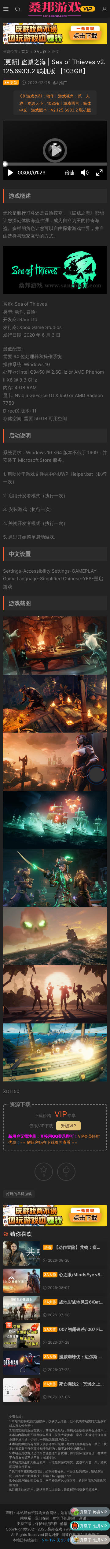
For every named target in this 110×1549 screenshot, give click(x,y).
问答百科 (68, 1534)
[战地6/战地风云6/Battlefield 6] (21, 1308)
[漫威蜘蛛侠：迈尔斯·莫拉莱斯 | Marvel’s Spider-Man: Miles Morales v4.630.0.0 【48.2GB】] (21, 1363)
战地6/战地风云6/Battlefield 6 (73, 1302)
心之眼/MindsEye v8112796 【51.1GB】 (72, 1275)
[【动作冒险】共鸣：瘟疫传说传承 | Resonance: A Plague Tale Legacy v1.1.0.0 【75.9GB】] (21, 1253)
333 (103, 1542)
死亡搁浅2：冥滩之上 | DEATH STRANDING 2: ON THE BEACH (73, 1384)
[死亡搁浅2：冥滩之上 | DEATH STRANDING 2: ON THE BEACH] (21, 1390)
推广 (63, 82)
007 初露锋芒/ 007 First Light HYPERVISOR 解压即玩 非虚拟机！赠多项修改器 (72, 1329)
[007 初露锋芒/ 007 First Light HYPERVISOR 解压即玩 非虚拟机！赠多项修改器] (21, 1335)
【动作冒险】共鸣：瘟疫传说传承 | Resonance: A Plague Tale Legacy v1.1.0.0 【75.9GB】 (73, 1247)
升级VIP (68, 1125)
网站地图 (52, 1534)
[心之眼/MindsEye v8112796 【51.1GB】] (21, 1281)
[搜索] (17, 9)
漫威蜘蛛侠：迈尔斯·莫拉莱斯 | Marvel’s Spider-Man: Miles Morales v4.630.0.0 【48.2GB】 (73, 1357)
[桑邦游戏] (55, 9)
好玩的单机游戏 (19, 1193)
